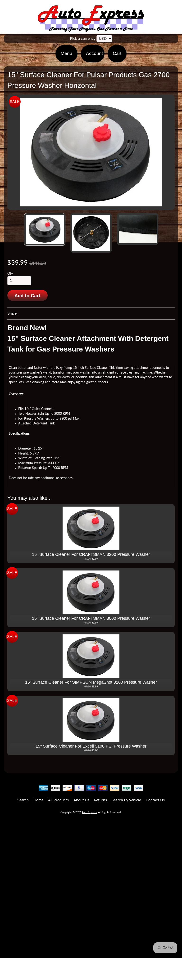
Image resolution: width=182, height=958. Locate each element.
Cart (117, 53)
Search (23, 800)
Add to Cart (27, 295)
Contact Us (155, 800)
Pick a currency (83, 38)
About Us (81, 800)
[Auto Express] (91, 29)
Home (38, 800)
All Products (58, 800)
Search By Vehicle (126, 800)
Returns (100, 800)
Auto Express (89, 812)
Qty (10, 273)
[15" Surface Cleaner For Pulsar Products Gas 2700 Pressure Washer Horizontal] (45, 229)
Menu (66, 53)
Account (94, 53)
